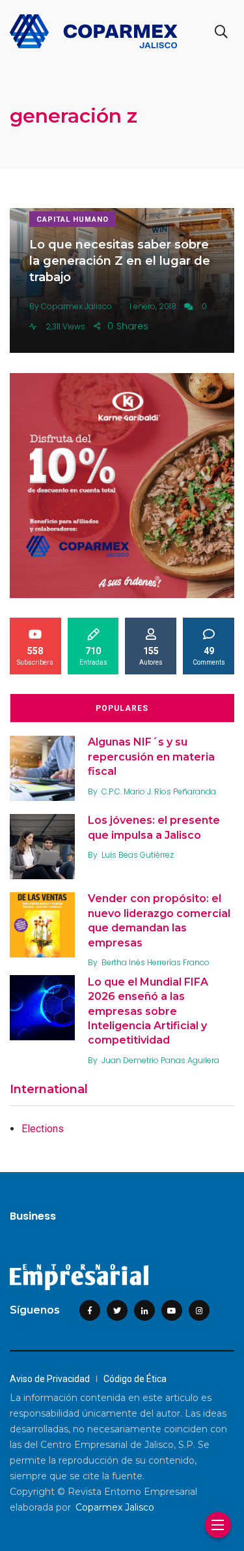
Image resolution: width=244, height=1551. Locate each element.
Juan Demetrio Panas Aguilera (160, 1060)
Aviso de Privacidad (50, 1379)
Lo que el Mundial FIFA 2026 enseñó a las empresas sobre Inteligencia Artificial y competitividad (148, 1011)
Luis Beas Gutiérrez (138, 854)
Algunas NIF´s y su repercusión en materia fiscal (151, 756)
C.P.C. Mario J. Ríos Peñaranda (159, 791)
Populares (122, 708)
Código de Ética (135, 1379)
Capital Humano (72, 219)
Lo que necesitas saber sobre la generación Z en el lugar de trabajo (119, 260)
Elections (42, 1128)
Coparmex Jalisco (114, 1507)
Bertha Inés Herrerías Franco (156, 962)
